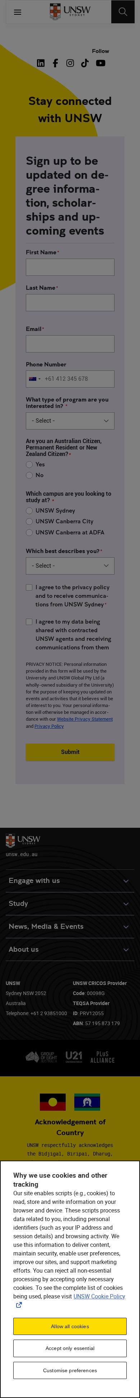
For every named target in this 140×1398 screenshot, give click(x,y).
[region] (70, 1279)
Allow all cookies (70, 1326)
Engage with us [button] (34, 880)
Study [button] (18, 903)
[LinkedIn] (42, 63)
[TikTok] (85, 63)
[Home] (70, 11)
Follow (100, 51)
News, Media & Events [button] (46, 926)
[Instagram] (70, 63)
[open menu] (17, 11)
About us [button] (24, 949)
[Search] (123, 11)
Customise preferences (70, 1370)
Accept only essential (70, 1348)
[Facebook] (55, 63)
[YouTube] (99, 63)
